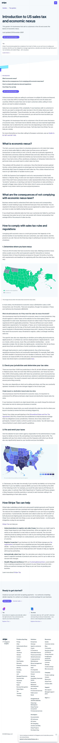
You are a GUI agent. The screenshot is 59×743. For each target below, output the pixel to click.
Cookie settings (49, 666)
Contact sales (17, 601)
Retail (32, 695)
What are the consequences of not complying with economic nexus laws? (23, 81)
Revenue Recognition (22, 687)
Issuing (18, 672)
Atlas (18, 644)
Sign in (47, 697)
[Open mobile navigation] (55, 2)
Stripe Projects (35, 728)
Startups (33, 644)
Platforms (33, 665)
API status (33, 721)
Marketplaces (34, 661)
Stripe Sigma (20, 689)
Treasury (19, 695)
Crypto (18, 659)
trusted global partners (37, 562)
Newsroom (48, 679)
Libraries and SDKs (36, 725)
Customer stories (49, 644)
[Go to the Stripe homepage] (4, 639)
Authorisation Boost (22, 646)
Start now (6, 601)
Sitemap (47, 664)
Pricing (18, 642)
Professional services (36, 690)
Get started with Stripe (10, 37)
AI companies (34, 669)
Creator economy (35, 672)
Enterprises (34, 642)
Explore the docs (35, 621)
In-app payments (35, 659)
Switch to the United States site (29, 739)
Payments (19, 680)
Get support (48, 689)
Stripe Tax (5, 524)
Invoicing (19, 669)
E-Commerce (34, 650)
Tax (18, 691)
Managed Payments (22, 676)
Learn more (6, 52)
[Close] (56, 735)
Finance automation (36, 654)
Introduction (6, 75)
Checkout (19, 652)
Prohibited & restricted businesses (48, 658)
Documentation (35, 717)
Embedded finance (36, 652)
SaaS (32, 667)
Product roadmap (49, 675)
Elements (19, 663)
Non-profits (34, 688)
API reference (34, 719)
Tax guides (12, 8)
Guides (4, 8)
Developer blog (35, 730)
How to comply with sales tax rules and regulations (16, 84)
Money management (36, 663)
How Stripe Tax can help (9, 87)
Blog (46, 646)
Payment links (20, 678)
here (32, 359)
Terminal (19, 693)
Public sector (34, 693)
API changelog (34, 723)
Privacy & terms (49, 654)
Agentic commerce (36, 646)
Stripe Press (48, 681)
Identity (19, 667)
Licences (47, 662)
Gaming (33, 676)
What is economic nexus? (9, 78)
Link (18, 674)
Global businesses (35, 657)
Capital (18, 650)
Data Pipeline (20, 661)
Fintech (33, 674)
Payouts (19, 682)
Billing (18, 648)
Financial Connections (22, 665)
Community (48, 648)
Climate (19, 654)
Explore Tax (5, 621)
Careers (47, 677)
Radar (18, 685)
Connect (19, 657)
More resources (49, 669)
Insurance (33, 682)
